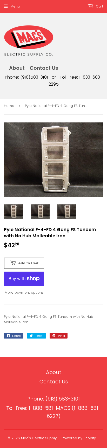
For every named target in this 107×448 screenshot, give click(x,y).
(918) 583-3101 (54, 398)
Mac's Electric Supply (39, 438)
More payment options (24, 292)
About (17, 68)
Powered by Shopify (79, 438)
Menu (15, 6)
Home (9, 105)
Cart (99, 6)
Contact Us (44, 68)
